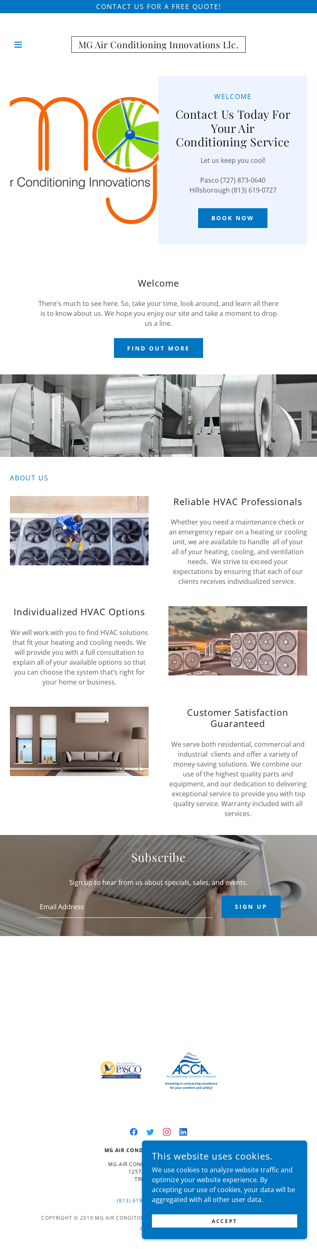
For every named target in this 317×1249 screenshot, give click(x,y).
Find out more (158, 348)
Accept (224, 1221)
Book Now (232, 218)
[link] (158, 44)
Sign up (251, 906)
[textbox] (124, 907)
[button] (24, 44)
